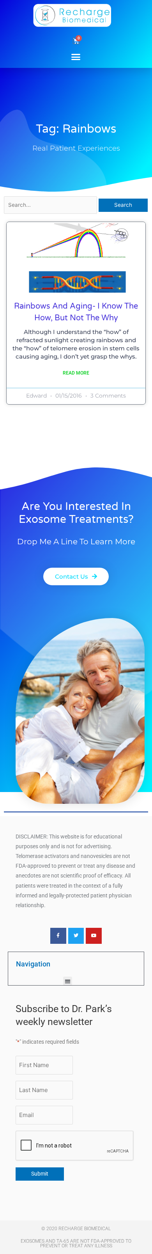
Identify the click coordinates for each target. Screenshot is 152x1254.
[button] (76, 56)
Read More (76, 373)
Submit (39, 1174)
